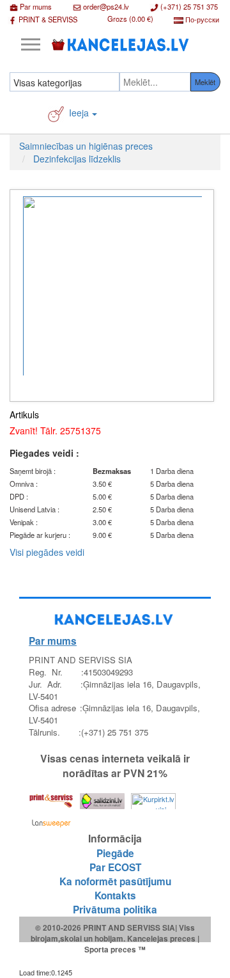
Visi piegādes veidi (47, 552)
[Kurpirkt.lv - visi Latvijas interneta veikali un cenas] (153, 798)
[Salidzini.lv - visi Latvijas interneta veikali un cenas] (102, 798)
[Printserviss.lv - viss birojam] (51, 798)
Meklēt (205, 82)
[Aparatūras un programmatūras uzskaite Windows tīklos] (51, 820)
